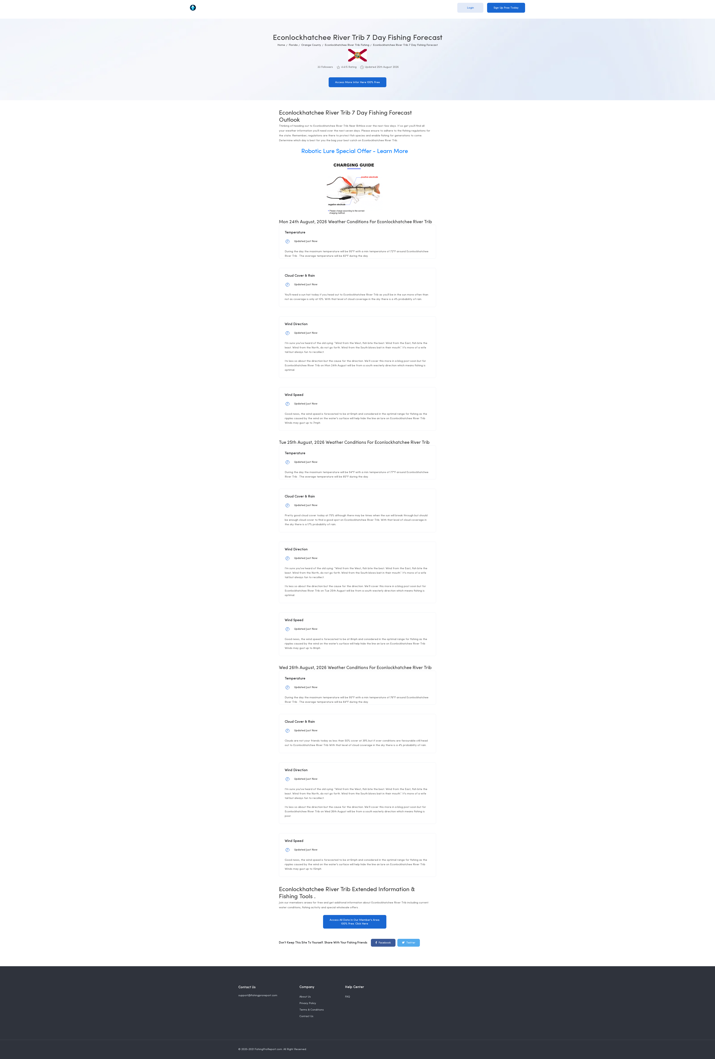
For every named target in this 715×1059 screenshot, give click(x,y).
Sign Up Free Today (506, 8)
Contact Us (306, 1016)
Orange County (311, 45)
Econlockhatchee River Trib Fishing (347, 45)
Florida (293, 45)
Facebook (384, 942)
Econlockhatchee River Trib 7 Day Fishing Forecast (405, 45)
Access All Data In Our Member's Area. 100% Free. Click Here (355, 922)
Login (470, 8)
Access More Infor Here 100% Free (357, 82)
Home (281, 45)
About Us (305, 996)
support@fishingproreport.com (257, 995)
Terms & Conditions (311, 1010)
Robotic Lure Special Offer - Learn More (354, 151)
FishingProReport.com (268, 1049)
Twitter (410, 942)
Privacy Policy (307, 1003)
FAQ (347, 996)
